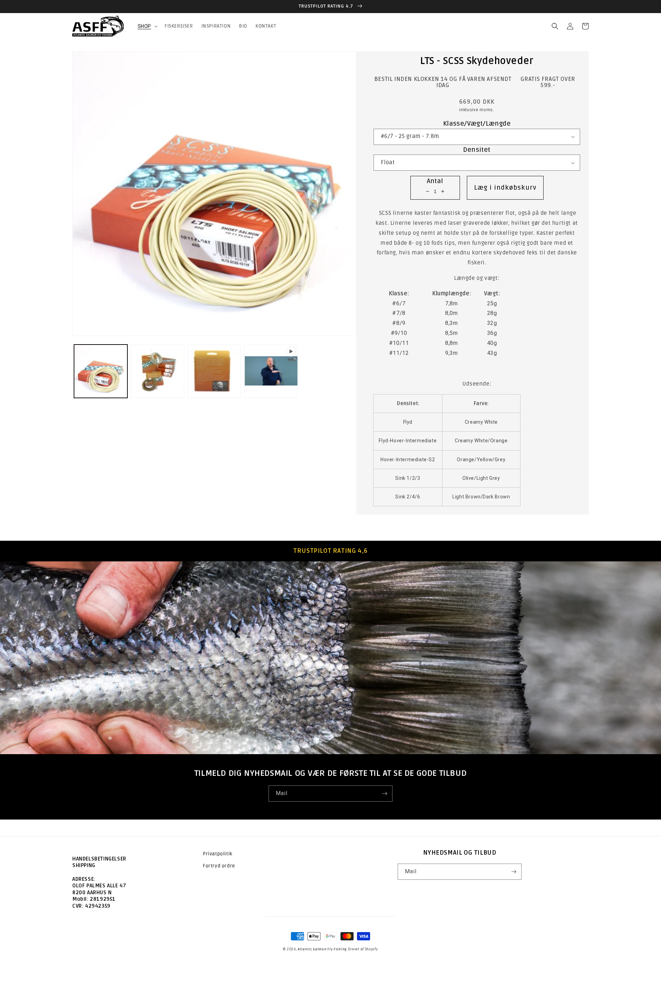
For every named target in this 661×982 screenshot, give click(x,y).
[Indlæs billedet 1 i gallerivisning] (100, 371)
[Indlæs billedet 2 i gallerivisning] (157, 371)
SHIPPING (83, 865)
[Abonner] (384, 793)
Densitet (476, 150)
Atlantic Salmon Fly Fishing (322, 949)
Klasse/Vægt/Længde (477, 123)
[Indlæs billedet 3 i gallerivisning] (214, 371)
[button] (147, 26)
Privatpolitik (217, 854)
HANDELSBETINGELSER (99, 859)
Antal (435, 181)
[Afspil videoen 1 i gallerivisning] (271, 371)
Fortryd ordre (219, 866)
